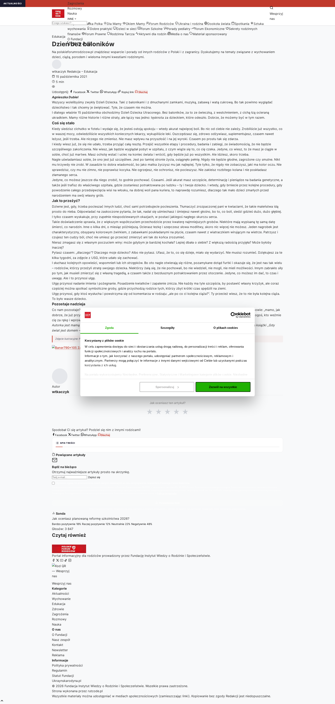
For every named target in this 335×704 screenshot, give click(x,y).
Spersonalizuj (164, 387)
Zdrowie (58, 609)
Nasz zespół (61, 640)
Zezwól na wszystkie (223, 387)
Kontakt (57, 645)
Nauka (72, 13)
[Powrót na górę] (2, 701)
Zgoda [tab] (109, 327)
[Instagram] (89, 44)
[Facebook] (69, 44)
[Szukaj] (271, 8)
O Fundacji (75, 39)
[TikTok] (84, 44)
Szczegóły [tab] (168, 327)
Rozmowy (74, 8)
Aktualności (60, 593)
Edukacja (58, 604)
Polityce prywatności (167, 493)
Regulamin (59, 670)
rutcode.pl (95, 691)
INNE (70, 18)
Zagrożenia (75, 3)
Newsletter (60, 650)
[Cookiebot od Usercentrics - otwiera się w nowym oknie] (233, 315)
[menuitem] (92, 24)
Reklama (58, 655)
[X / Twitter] (74, 44)
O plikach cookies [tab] (225, 327)
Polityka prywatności (67, 665)
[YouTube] (79, 44)
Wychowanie (61, 599)
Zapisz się (94, 477)
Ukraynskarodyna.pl (66, 681)
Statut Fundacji (63, 676)
